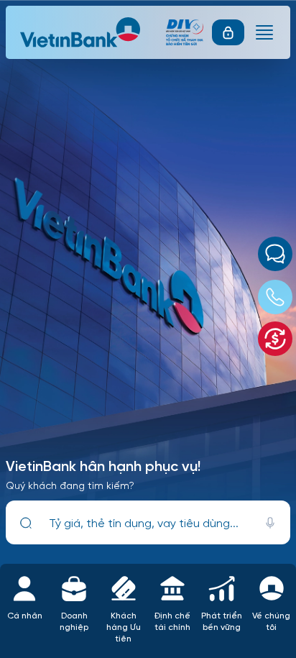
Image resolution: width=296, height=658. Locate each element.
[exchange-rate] (275, 338)
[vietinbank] (81, 32)
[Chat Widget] (275, 254)
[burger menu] (264, 32)
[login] (228, 32)
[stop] (270, 522)
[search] (25, 522)
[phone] (275, 297)
